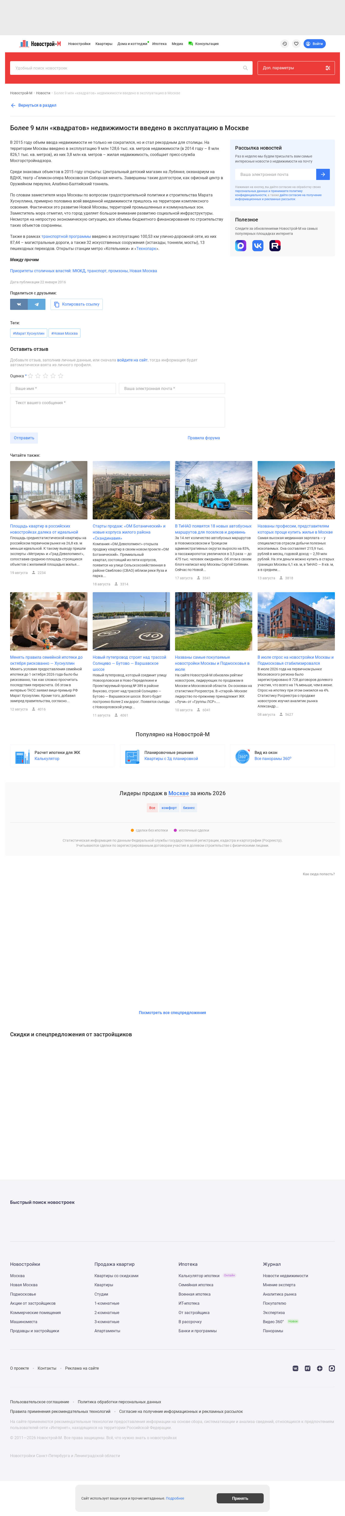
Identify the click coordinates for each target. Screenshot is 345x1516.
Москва (17, 1275)
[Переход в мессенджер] (332, 1368)
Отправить (24, 437)
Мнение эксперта (279, 1284)
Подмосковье (23, 1294)
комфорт (169, 808)
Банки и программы (198, 1330)
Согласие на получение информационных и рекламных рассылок (181, 1411)
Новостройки (79, 44)
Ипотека (159, 44)
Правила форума (204, 437)
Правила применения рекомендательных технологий (60, 1411)
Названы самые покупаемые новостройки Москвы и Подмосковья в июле (212, 663)
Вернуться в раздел (36, 105)
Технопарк (146, 248)
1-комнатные (106, 1303)
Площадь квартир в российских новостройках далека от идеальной (44, 529)
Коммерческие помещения (35, 1312)
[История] (284, 43)
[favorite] (296, 43)
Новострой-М (21, 93)
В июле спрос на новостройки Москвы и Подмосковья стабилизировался (296, 660)
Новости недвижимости (285, 1275)
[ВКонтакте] (19, 304)
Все (152, 808)
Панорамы (273, 1330)
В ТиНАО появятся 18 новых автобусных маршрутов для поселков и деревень (213, 529)
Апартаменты (107, 1330)
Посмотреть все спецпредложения (172, 1012)
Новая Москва (24, 1284)
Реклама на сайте (82, 1368)
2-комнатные (106, 1312)
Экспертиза (274, 1312)
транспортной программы (66, 236)
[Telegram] (36, 304)
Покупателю (274, 1303)
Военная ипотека (195, 1294)
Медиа (177, 44)
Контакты (47, 1368)
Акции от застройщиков (33, 1303)
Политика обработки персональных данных (119, 1401)
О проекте (19, 1368)
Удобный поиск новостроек (41, 68)
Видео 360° (280, 1321)
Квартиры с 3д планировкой (171, 758)
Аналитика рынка (280, 1294)
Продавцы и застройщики (34, 1330)
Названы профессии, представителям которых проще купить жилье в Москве (295, 529)
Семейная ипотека (196, 1284)
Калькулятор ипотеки (207, 1275)
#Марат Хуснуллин (28, 333)
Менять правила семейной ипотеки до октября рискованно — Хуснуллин (46, 660)
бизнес (189, 808)
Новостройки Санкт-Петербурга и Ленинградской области (65, 1455)
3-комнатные (106, 1321)
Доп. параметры (278, 67)
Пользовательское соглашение (39, 1401)
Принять (240, 1498)
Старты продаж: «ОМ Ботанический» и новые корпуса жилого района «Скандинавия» (129, 532)
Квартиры (103, 44)
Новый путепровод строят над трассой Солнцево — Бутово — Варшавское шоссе (129, 663)
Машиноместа (23, 1321)
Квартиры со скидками (116, 1275)
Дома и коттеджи (132, 44)
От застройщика (194, 1312)
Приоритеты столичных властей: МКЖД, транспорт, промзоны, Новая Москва (83, 270)
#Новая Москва (64, 333)
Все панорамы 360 (273, 758)
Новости (43, 93)
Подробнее (175, 1498)
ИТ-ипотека (189, 1303)
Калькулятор (47, 758)
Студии (101, 1294)
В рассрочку (190, 1321)
